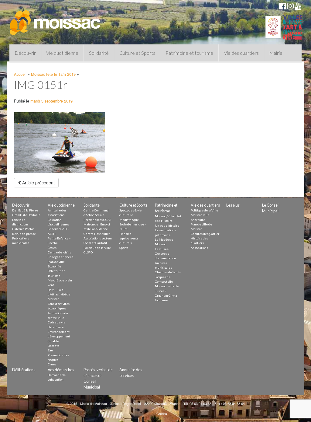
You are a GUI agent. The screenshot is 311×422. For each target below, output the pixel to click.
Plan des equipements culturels (128, 238)
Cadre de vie (56, 322)
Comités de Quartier (205, 233)
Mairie (275, 53)
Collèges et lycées (60, 257)
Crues (52, 364)
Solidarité (99, 53)
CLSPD (88, 252)
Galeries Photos (23, 229)
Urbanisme (55, 327)
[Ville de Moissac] (55, 19)
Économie (54, 266)
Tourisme (54, 275)
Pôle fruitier (56, 271)
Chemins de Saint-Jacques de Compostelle (168, 276)
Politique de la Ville (97, 247)
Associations (199, 247)
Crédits (161, 413)
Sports (123, 247)
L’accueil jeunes (58, 224)
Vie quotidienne (62, 53)
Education (54, 219)
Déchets (53, 345)
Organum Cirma (166, 295)
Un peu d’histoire (167, 225)
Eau (50, 350)
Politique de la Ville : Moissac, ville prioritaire (205, 214)
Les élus (233, 205)
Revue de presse (24, 233)
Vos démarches (61, 369)
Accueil (20, 74)
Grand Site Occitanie (26, 215)
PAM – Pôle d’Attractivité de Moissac (59, 294)
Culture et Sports (137, 53)
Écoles (52, 247)
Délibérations (23, 369)
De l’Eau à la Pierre (25, 210)
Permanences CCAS (97, 219)
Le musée (162, 249)
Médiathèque (129, 219)
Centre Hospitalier (97, 233)
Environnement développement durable (59, 336)
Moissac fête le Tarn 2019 (53, 74)
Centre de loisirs (59, 252)
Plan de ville (56, 261)
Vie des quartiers (241, 53)
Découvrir (25, 53)
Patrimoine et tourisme (189, 53)
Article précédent (38, 183)
